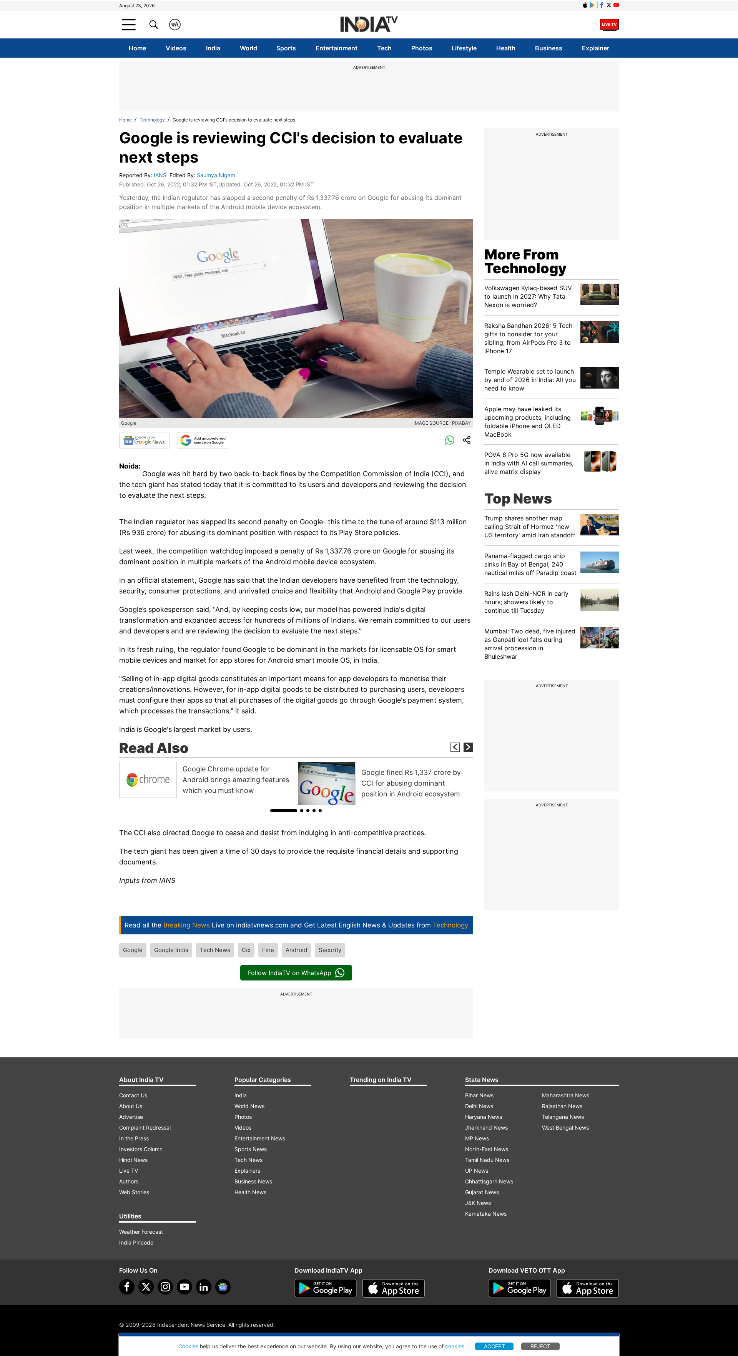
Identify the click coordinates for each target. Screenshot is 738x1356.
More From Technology (525, 261)
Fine (268, 950)
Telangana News (563, 1116)
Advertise (131, 1116)
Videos (176, 48)
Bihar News (479, 1095)
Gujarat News (482, 1192)
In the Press (134, 1138)
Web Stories (134, 1192)
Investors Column (141, 1149)
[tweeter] (146, 1287)
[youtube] (184, 1287)
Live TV (128, 1170)
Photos (421, 48)
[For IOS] (588, 1288)
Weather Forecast (141, 1231)
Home (137, 48)
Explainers (247, 1170)
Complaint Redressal (145, 1127)
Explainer (595, 48)
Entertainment (336, 48)
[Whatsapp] (449, 440)
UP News (476, 1170)
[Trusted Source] (203, 440)
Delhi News (479, 1106)
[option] (206, 780)
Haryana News (483, 1116)
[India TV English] (369, 25)
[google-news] (223, 1287)
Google (133, 950)
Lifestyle (464, 48)
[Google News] (144, 440)
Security (330, 950)
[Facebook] (127, 1287)
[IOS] (585, 5)
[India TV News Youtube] (616, 5)
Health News (250, 1192)
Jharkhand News (486, 1127)
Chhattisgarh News (489, 1181)
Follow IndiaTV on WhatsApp (289, 973)
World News (249, 1106)
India (213, 48)
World (248, 48)
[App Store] (393, 1288)
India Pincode (136, 1242)
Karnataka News (486, 1213)
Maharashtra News (565, 1095)
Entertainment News (259, 1138)
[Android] (592, 5)
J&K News (478, 1203)
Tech (384, 48)
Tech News (215, 950)
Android (296, 950)
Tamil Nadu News (487, 1160)
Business (548, 48)
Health (505, 48)
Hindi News (133, 1160)
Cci (246, 950)
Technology (152, 120)
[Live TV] (609, 24)
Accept (494, 1346)
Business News (253, 1181)
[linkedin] (203, 1287)
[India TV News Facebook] (601, 5)
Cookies (188, 1346)
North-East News (486, 1149)
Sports (286, 48)
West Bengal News (565, 1127)
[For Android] (520, 1288)
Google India (171, 950)
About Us (130, 1106)
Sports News (250, 1149)
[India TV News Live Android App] (325, 1288)
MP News (477, 1138)
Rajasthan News (562, 1106)
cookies (454, 1346)
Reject (540, 1346)
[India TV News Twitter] (609, 5)
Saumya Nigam (217, 175)
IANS (161, 175)
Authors (128, 1181)
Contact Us (133, 1095)
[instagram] (165, 1287)
